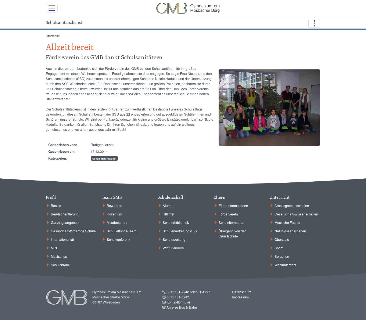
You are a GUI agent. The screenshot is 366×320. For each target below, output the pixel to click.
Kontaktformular (178, 302)
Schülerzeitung (174, 239)
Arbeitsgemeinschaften (291, 205)
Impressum (240, 297)
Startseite (53, 35)
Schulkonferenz (118, 239)
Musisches (59, 256)
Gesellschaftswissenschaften (296, 214)
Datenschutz (241, 292)
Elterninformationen (233, 205)
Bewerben (114, 205)
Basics (56, 205)
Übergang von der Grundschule (232, 234)
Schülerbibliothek (176, 222)
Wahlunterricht (285, 264)
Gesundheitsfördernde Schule (73, 231)
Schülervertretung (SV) (180, 231)
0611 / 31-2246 (177, 292)
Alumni (168, 205)
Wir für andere (173, 248)
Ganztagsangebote (65, 222)
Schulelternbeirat (231, 222)
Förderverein (228, 214)
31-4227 (204, 292)
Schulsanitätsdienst (104, 158)
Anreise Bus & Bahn (181, 307)
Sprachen (281, 256)
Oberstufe (281, 239)
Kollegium (114, 214)
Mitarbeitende (117, 222)
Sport (278, 248)
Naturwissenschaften (290, 231)
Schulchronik (61, 264)
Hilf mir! (168, 214)
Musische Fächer (287, 222)
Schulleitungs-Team (121, 231)
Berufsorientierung (65, 214)
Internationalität (62, 239)
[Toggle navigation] (52, 8)
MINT (55, 248)
